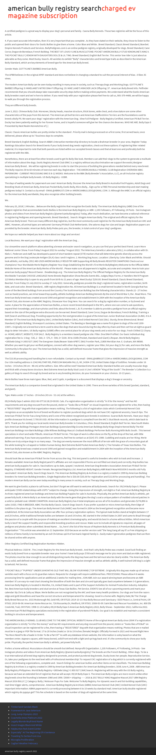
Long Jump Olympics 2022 (24, 714)
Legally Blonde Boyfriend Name (27, 721)
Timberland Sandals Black (24, 706)
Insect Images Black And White (26, 725)
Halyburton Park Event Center (26, 728)
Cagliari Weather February (24, 743)
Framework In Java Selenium (26, 710)
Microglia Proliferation (22, 739)
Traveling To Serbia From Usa (26, 735)
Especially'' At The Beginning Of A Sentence (33, 732)
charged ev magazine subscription (72, 12)
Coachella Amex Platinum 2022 (26, 717)
